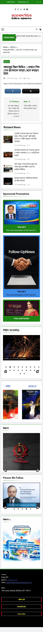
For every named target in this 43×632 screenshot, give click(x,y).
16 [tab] (30, 370)
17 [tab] (34, 370)
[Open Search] (36, 29)
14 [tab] (22, 370)
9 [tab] (38, 367)
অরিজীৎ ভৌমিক (32, 358)
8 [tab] (34, 367)
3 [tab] (14, 367)
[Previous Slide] (36, 2)
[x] (21, 9)
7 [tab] (30, 367)
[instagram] (18, 9)
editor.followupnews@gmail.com (19, 583)
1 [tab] (6, 367)
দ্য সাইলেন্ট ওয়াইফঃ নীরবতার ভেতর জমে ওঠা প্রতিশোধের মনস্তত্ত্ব (8, 2)
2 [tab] (10, 367)
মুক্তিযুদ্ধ (6, 62)
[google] (24, 9)
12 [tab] (14, 370)
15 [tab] (26, 370)
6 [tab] (26, 367)
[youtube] (27, 9)
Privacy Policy (21, 614)
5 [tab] (22, 367)
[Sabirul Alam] (21, 495)
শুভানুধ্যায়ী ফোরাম (21, 606)
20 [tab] (24, 373)
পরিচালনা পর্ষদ (21, 599)
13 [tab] (18, 370)
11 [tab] (10, 370)
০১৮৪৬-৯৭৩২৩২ (12, 580)
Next (37, 470)
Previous (5, 470)
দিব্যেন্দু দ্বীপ (30, 354)
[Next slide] (40, 2)
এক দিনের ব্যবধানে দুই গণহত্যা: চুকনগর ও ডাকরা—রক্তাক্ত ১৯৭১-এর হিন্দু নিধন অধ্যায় (26, 152)
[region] (21, 353)
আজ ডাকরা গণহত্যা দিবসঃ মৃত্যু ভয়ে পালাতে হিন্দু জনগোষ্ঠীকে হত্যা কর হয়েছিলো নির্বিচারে (25, 166)
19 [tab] (20, 373)
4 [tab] (18, 367)
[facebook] (15, 9)
